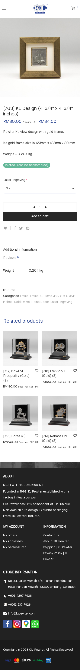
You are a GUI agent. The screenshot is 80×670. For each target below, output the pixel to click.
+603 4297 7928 (20, 595)
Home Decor (40, 302)
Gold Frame (22, 302)
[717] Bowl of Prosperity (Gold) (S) (16, 376)
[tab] (40, 250)
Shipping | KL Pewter (57, 547)
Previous (4, 57)
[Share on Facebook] (15, 228)
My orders (10, 535)
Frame (24, 296)
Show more (9, 386)
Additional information (20, 249)
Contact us (51, 535)
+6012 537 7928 (19, 604)
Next (76, 57)
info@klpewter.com (21, 613)
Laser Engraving (15, 180)
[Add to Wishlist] (7, 228)
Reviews (11, 258)
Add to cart (40, 216)
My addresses (13, 541)
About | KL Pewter (55, 541)
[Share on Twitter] (21, 228)
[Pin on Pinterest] (28, 228)
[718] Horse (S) (14, 436)
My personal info (14, 547)
